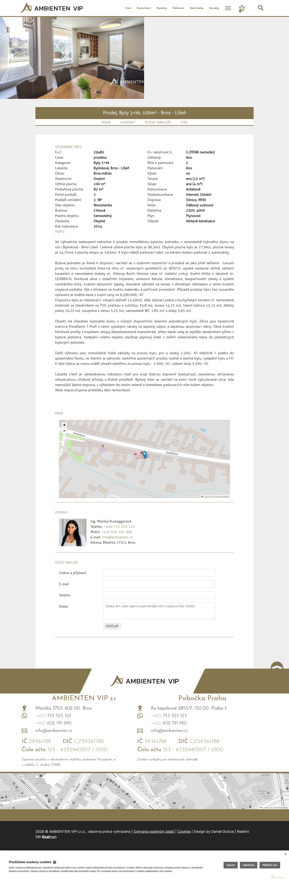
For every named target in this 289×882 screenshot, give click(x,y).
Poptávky (162, 8)
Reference (178, 8)
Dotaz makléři (158, 122)
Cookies (184, 831)
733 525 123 (53, 716)
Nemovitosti (144, 8)
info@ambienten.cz (117, 537)
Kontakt (128, 122)
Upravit (230, 865)
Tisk (184, 122)
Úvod (128, 8)
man (49, 837)
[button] (144, 455)
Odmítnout (248, 865)
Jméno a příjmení (72, 573)
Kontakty (214, 8)
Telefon (65, 595)
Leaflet (206, 496)
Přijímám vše (269, 865)
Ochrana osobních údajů (154, 831)
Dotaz (63, 606)
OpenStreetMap (221, 496)
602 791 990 (53, 723)
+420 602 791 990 (116, 532)
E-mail (64, 584)
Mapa (106, 122)
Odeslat (112, 626)
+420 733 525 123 (119, 526)
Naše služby (196, 8)
